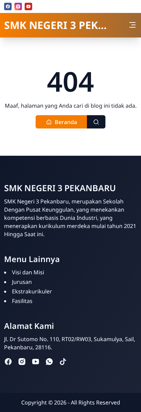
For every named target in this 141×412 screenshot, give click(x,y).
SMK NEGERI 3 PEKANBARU (55, 25)
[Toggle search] (96, 121)
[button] (61, 121)
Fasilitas (22, 301)
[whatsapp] (49, 361)
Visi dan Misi (28, 272)
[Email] (38, 6)
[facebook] (8, 6)
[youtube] (28, 6)
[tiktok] (63, 361)
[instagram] (18, 6)
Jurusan (22, 282)
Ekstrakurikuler (32, 291)
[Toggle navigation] (132, 24)
